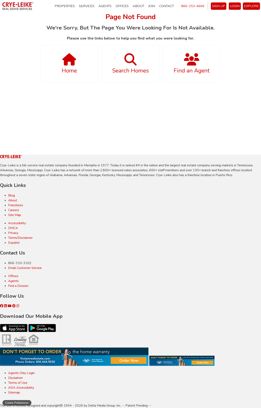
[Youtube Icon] (10, 306)
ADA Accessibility (21, 387)
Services (86, 6)
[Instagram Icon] (17, 306)
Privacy (13, 233)
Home (69, 71)
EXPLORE (251, 6)
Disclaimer (15, 378)
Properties (65, 6)
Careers (13, 210)
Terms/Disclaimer (20, 238)
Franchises (15, 205)
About (138, 6)
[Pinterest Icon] (14, 306)
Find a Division (18, 286)
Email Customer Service (25, 268)
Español (14, 242)
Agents (105, 6)
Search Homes (130, 71)
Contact (166, 6)
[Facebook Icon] (2, 306)
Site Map (14, 215)
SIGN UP (218, 6)
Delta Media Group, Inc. (104, 405)
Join (151, 6)
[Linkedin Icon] (6, 306)
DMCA (13, 228)
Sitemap (14, 392)
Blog (11, 195)
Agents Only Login (21, 373)
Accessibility (17, 223)
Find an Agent (192, 71)
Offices (122, 6)
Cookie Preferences (17, 402)
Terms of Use (17, 383)
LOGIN (235, 6)
